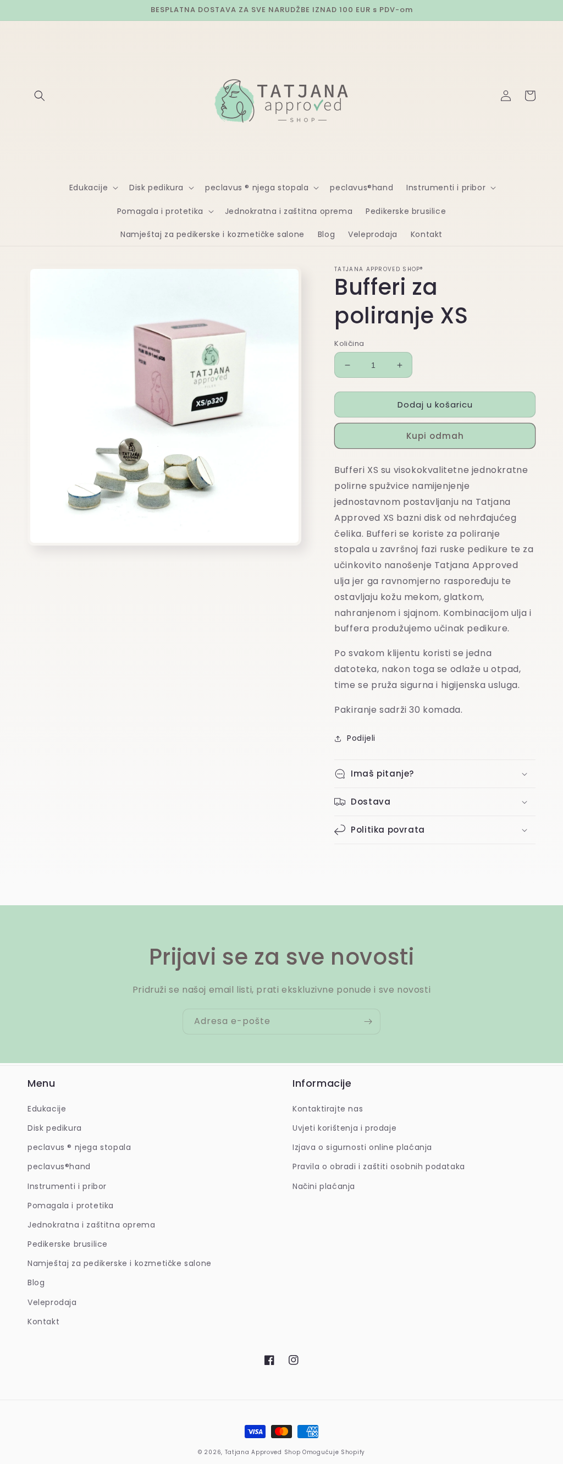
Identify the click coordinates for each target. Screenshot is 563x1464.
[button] (39, 96)
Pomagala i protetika (70, 1205)
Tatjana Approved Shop (263, 1452)
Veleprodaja (52, 1302)
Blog (36, 1282)
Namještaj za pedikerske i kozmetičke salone (119, 1263)
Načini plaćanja (323, 1186)
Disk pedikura (54, 1127)
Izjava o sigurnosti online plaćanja (362, 1147)
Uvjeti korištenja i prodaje (344, 1127)
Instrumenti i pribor (67, 1186)
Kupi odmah (435, 436)
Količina (349, 343)
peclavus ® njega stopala (79, 1147)
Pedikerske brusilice (67, 1244)
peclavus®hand (59, 1166)
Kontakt (43, 1321)
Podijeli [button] (361, 738)
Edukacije (46, 1108)
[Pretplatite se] (368, 1021)
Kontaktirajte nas (327, 1108)
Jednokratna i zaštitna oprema (91, 1224)
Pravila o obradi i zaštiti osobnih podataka (378, 1166)
